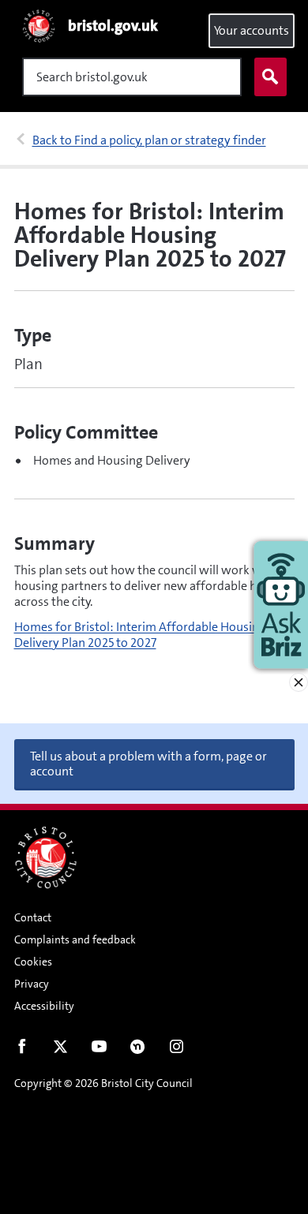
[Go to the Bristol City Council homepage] (45, 857)
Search (270, 77)
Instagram (176, 1050)
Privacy (31, 984)
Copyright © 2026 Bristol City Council (103, 1083)
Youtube (99, 1050)
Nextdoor (137, 1050)
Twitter (60, 1050)
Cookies (33, 961)
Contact (32, 917)
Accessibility (44, 1006)
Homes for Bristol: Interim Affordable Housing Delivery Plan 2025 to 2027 (140, 634)
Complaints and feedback (75, 939)
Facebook (21, 1050)
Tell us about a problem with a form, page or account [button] (148, 763)
